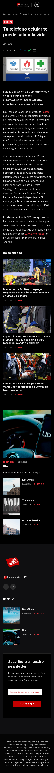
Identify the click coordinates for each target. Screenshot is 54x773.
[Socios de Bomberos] (28, 5)
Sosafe (46, 111)
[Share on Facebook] (20, 50)
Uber (6, 466)
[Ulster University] (11, 527)
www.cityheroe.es (34, 233)
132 (25, 577)
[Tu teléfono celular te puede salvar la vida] (27, 69)
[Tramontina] (11, 506)
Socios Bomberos (10, 14)
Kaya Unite (28, 480)
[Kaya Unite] (11, 486)
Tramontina (28, 500)
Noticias (8, 22)
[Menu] (5, 5)
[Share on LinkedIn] (25, 50)
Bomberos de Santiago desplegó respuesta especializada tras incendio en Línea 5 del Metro (26, 292)
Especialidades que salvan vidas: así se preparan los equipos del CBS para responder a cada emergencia (26, 340)
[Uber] (27, 434)
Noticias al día (26, 14)
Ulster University (31, 520)
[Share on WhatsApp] (29, 50)
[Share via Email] (34, 50)
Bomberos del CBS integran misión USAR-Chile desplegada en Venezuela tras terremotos (25, 387)
